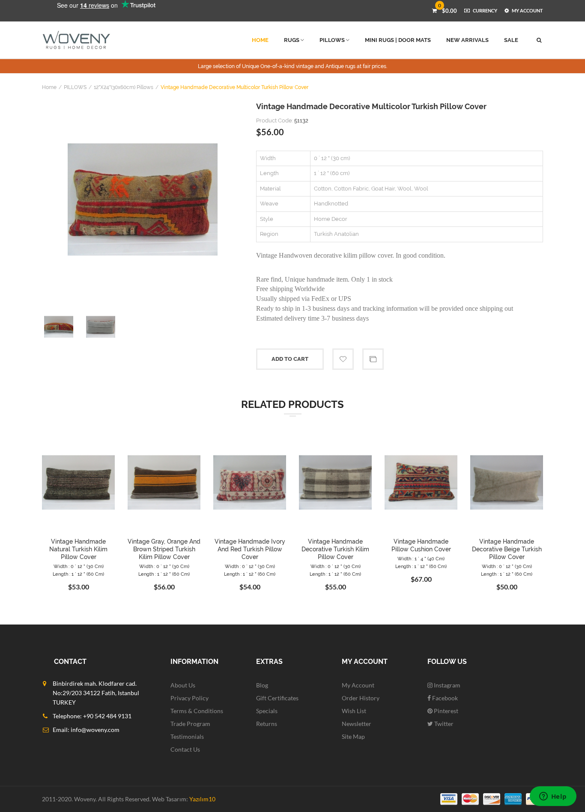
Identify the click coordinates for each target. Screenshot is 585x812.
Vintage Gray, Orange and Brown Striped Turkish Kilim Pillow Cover (164, 549)
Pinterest (445, 710)
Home (49, 87)
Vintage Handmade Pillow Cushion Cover (421, 545)
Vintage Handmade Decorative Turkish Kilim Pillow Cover (335, 549)
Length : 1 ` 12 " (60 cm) (78, 574)
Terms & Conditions (196, 710)
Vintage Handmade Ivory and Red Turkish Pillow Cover (250, 549)
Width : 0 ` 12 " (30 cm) (79, 566)
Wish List (354, 710)
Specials (267, 710)
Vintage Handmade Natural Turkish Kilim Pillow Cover (78, 549)
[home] (76, 40)
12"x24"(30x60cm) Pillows (123, 87)
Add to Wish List (343, 359)
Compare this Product (373, 359)
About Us (182, 685)
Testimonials (187, 736)
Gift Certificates (277, 698)
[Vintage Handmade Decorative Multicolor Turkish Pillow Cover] (142, 199)
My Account (358, 685)
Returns (266, 723)
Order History (360, 698)
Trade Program (190, 723)
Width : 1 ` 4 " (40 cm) (421, 559)
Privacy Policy (189, 698)
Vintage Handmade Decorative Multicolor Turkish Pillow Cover (234, 87)
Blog (262, 685)
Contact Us (185, 749)
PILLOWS (75, 87)
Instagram (446, 685)
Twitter (443, 723)
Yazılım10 (202, 799)
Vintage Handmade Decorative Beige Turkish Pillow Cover (507, 549)
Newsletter (356, 723)
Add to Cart (290, 359)
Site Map (353, 736)
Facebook (444, 698)
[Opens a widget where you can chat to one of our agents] (552, 797)
